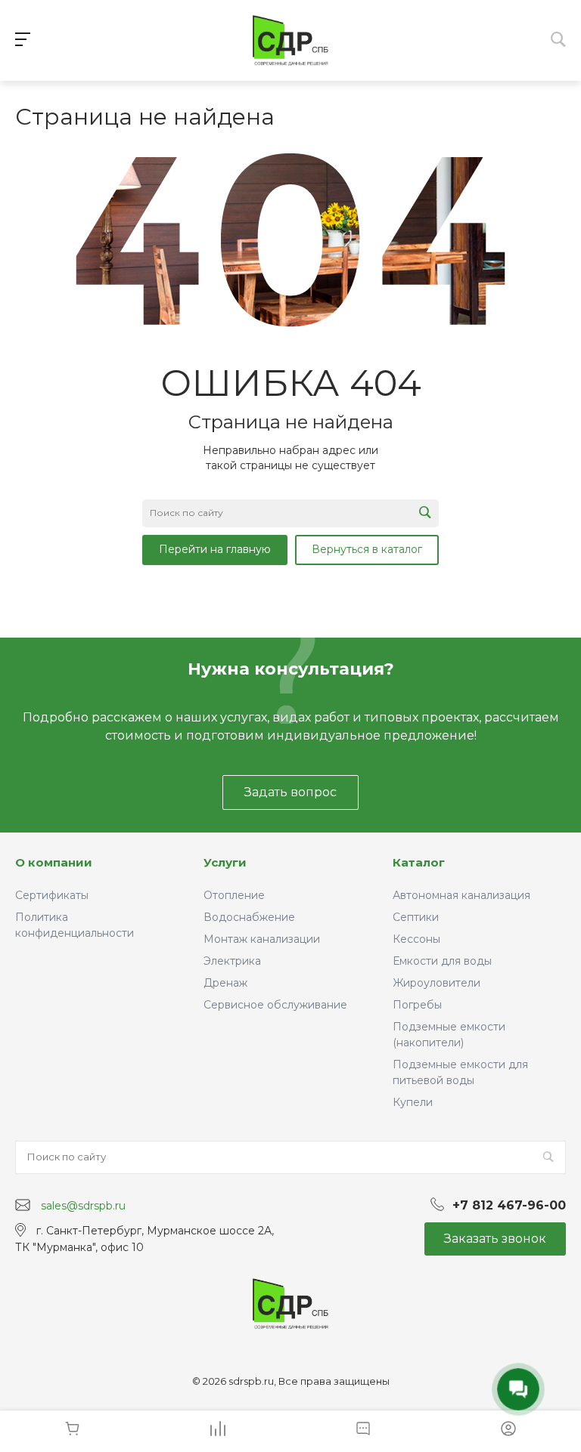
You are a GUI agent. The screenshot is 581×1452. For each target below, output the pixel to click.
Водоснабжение (249, 917)
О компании (53, 862)
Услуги (225, 862)
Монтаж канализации (262, 939)
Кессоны (416, 939)
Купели (413, 1102)
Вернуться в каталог (367, 549)
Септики (416, 917)
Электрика (232, 961)
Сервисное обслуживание (275, 1005)
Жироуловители (436, 983)
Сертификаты (52, 895)
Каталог (419, 862)
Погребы (417, 1005)
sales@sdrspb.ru (83, 1206)
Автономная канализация (461, 895)
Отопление (234, 895)
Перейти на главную (215, 549)
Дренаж (225, 983)
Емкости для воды (442, 961)
